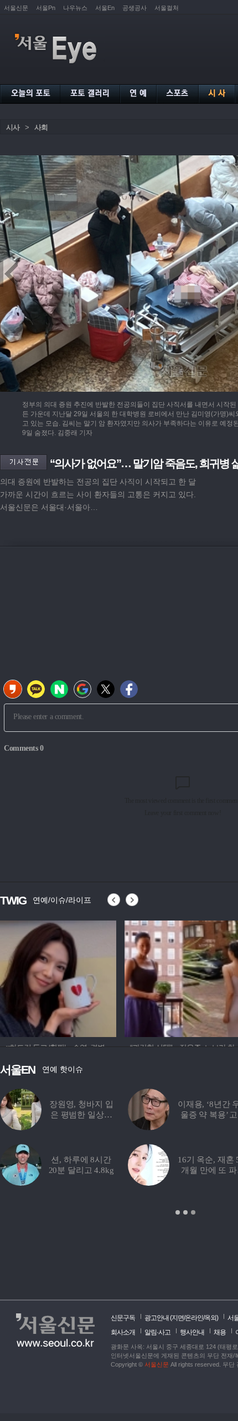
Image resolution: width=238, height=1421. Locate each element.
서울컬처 (166, 7)
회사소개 (123, 1332)
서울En (105, 7)
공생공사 (134, 7)
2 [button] (185, 1212)
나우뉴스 (75, 7)
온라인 (194, 1318)
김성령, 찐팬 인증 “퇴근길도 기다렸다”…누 (83, 1170)
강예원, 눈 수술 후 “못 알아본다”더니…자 (83, 1115)
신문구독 (123, 1318)
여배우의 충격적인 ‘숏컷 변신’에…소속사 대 (199, 1170)
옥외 (210, 1318)
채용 (220, 1332)
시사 (12, 127)
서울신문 (16, 7)
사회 (41, 127)
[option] (58, 977)
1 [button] (177, 1212)
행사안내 (192, 1332)
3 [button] (193, 1212)
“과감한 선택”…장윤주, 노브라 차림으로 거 (199, 1115)
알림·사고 (157, 1332)
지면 (178, 1318)
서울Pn (45, 7)
